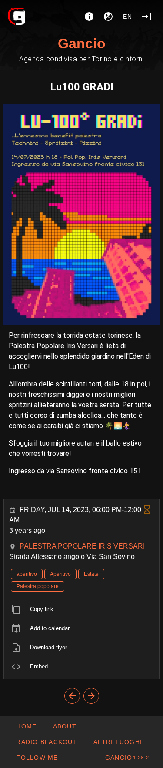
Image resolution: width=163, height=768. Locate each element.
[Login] (146, 16)
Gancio (82, 43)
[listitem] (81, 609)
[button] (117, 742)
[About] (89, 16)
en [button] (128, 16)
